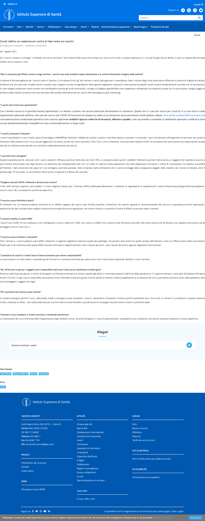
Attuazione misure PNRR (33, 489)
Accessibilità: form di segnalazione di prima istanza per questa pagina (137, 511)
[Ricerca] (199, 17)
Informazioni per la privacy (33, 462)
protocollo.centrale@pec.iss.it (40, 444)
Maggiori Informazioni (162, 518)
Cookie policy (27, 470)
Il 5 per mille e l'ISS (86, 499)
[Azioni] (4, 4)
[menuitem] (9, 27)
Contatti (25, 466)
